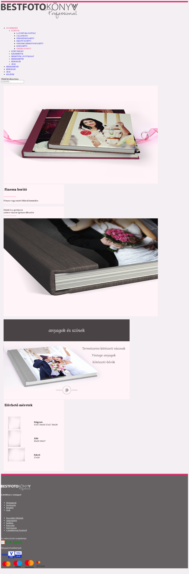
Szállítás (9, 523)
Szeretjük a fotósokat (22, 56)
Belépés (10, 74)
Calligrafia (22, 36)
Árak (13, 64)
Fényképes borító (25, 38)
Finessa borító (23, 49)
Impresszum (11, 528)
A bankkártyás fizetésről (16, 530)
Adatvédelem (11, 520)
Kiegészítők (17, 54)
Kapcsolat (10, 525)
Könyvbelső (17, 51)
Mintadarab (11, 503)
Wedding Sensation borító (29, 43)
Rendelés (16, 61)
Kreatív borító (23, 41)
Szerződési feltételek (14, 518)
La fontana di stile (26, 33)
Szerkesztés (17, 59)
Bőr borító (21, 46)
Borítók (15, 31)
